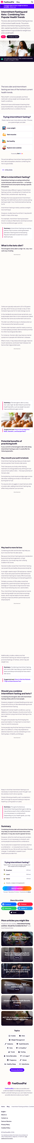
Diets (23, 1036)
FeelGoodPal (9, 1088)
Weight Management (18, 1040)
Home (3, 1106)
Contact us (4, 1118)
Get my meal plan (17, 888)
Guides (13, 1036)
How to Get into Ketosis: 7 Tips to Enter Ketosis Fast (17, 680)
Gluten (24, 1060)
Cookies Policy (5, 1128)
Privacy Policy (5, 1124)
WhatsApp (8, 908)
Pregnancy (12, 1060)
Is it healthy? (23, 1048)
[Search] (32, 2)
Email (14, 912)
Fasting (23, 1052)
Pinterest (23, 904)
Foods (13, 1052)
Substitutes (25, 1064)
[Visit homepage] (17, 1083)
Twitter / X (24, 908)
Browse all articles (17, 1070)
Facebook (8, 904)
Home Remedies (11, 1056)
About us (4, 1114)
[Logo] (7, 2)
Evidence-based (13, 36)
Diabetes (10, 1044)
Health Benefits (24, 1044)
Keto (3, 36)
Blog (18, 2)
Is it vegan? (26, 1056)
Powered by (17, 153)
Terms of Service (6, 1121)
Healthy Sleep (11, 1064)
